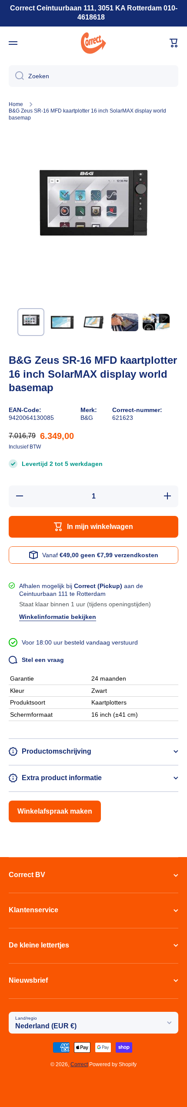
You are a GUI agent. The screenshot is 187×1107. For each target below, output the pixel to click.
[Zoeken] (16, 76)
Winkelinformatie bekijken (57, 616)
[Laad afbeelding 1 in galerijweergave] (30, 322)
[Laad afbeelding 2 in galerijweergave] (62, 322)
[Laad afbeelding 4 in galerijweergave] (124, 322)
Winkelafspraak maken (54, 811)
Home (16, 104)
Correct (79, 1064)
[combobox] (93, 76)
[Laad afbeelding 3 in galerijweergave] (93, 322)
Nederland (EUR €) (46, 1026)
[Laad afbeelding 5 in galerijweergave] (156, 322)
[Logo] (93, 43)
